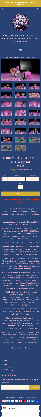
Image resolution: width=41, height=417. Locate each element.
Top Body (17, 175)
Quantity (20, 183)
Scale (4, 175)
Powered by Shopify (31, 397)
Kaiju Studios (20, 397)
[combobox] (20, 408)
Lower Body (32, 175)
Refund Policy (6, 367)
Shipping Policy (7, 370)
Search (4, 365)
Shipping (12, 170)
